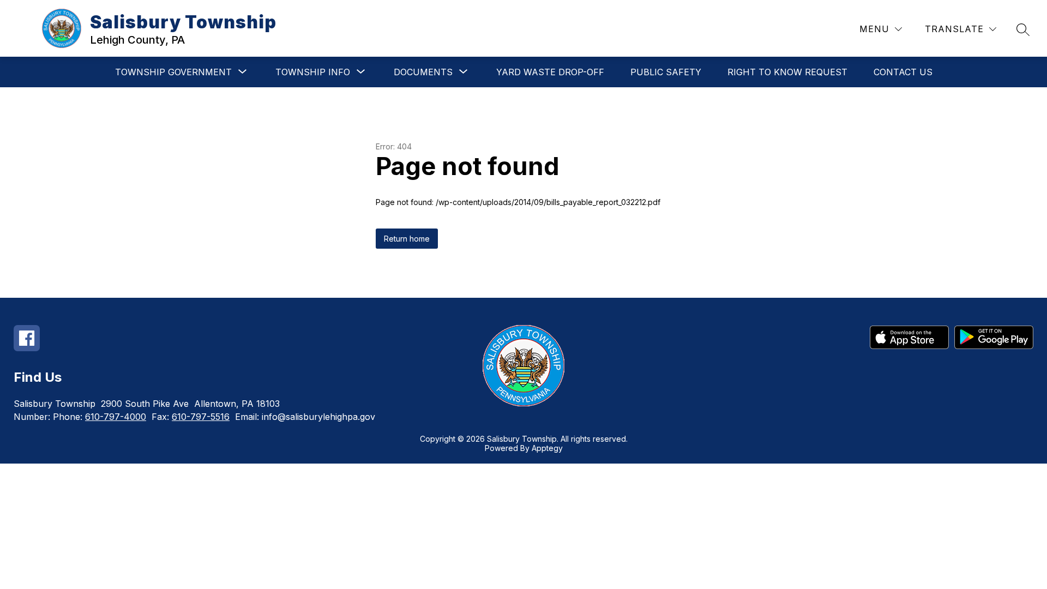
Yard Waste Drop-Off (550, 72)
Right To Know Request (787, 72)
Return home (407, 238)
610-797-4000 (115, 416)
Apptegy (547, 448)
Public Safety (665, 72)
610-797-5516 (201, 416)
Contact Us (903, 72)
